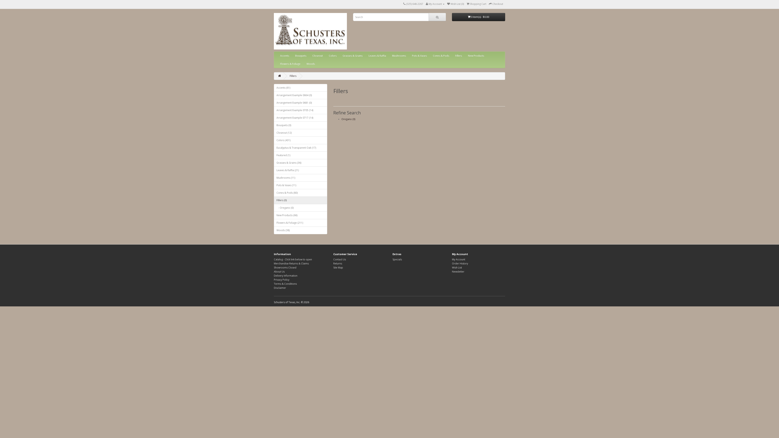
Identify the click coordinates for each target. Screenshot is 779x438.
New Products (476, 55)
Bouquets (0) (284, 125)
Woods (311, 63)
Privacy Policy (281, 279)
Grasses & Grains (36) (289, 162)
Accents (284, 55)
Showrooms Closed (285, 267)
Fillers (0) (282, 200)
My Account (458, 259)
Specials (397, 259)
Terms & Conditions (285, 284)
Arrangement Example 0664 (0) (294, 95)
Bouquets (300, 55)
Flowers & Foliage (290, 63)
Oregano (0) (348, 119)
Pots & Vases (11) (286, 185)
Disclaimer (280, 288)
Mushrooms (399, 55)
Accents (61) (283, 87)
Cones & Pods (441, 55)
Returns (337, 263)
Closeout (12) (284, 132)
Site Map (338, 267)
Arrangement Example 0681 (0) (294, 102)
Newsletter (458, 271)
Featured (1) (283, 155)
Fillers (458, 55)
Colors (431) (284, 140)
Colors (333, 55)
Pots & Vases (419, 55)
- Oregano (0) (285, 207)
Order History (460, 263)
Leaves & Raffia (377, 55)
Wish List (457, 267)
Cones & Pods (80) (287, 192)
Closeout (317, 55)
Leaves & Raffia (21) (288, 170)
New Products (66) (287, 215)
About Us (279, 271)
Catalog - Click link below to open (293, 259)
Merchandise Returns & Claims (291, 263)
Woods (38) (283, 230)
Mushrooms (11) (286, 177)
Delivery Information (285, 275)
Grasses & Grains (353, 55)
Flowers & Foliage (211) (290, 222)
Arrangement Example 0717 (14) (295, 117)
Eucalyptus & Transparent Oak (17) (296, 147)
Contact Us (339, 259)
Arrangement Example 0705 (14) (295, 110)
